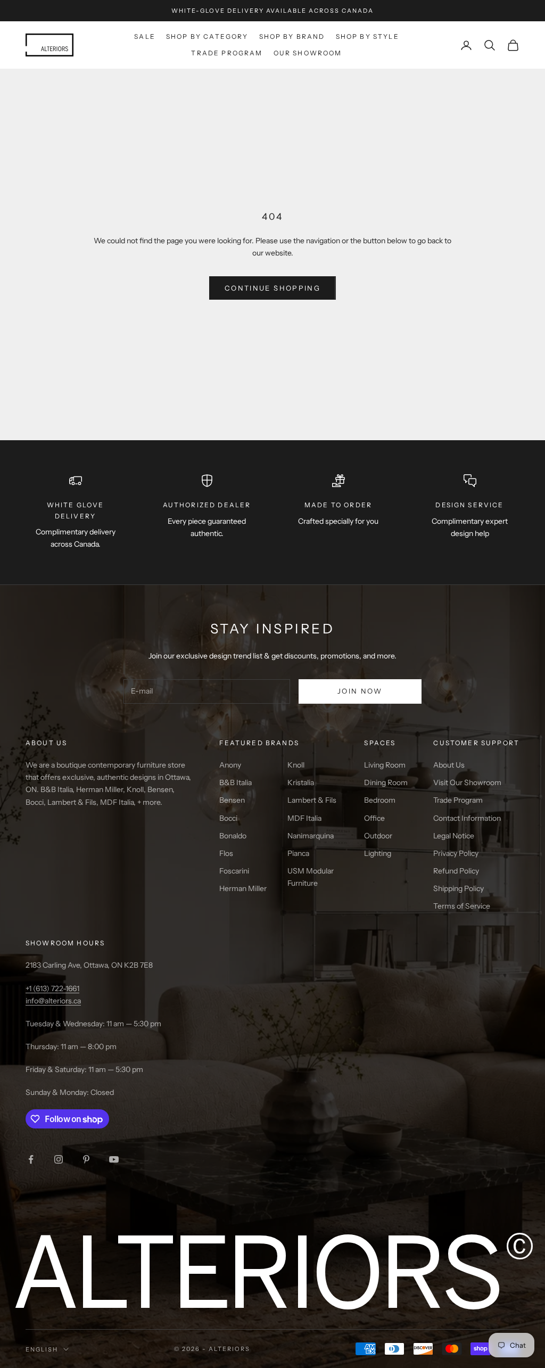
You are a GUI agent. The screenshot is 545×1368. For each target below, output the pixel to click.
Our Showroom (308, 53)
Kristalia (300, 782)
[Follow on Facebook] (31, 1159)
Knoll (295, 765)
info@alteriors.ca (53, 1001)
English (42, 1349)
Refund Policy (456, 871)
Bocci (228, 818)
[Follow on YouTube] (114, 1159)
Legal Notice (453, 835)
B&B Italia (235, 782)
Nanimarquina (310, 835)
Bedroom (379, 800)
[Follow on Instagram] (58, 1159)
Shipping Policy (458, 888)
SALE (144, 36)
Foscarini (234, 871)
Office (374, 818)
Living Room (385, 765)
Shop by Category (207, 36)
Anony (230, 765)
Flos (226, 853)
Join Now (360, 691)
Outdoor (378, 835)
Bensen (232, 800)
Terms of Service (461, 906)
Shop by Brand (292, 36)
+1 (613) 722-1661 (52, 988)
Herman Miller (243, 888)
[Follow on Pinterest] (86, 1159)
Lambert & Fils (311, 800)
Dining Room (386, 782)
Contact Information (467, 818)
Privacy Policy (455, 853)
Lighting (377, 853)
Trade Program (226, 53)
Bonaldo (232, 835)
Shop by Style (367, 36)
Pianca (298, 853)
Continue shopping (272, 288)
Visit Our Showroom (467, 782)
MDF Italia (304, 818)
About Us (449, 765)
